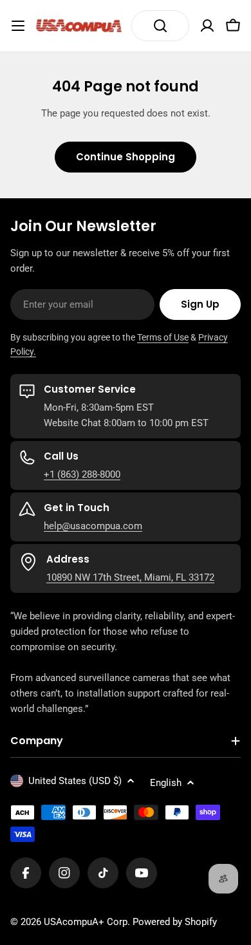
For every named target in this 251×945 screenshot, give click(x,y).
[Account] (207, 25)
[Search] (160, 25)
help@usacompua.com (93, 526)
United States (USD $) (75, 781)
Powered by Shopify (175, 922)
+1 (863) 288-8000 (82, 474)
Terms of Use (163, 337)
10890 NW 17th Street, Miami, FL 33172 (130, 577)
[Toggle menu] (18, 25)
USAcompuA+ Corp (85, 922)
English (165, 783)
